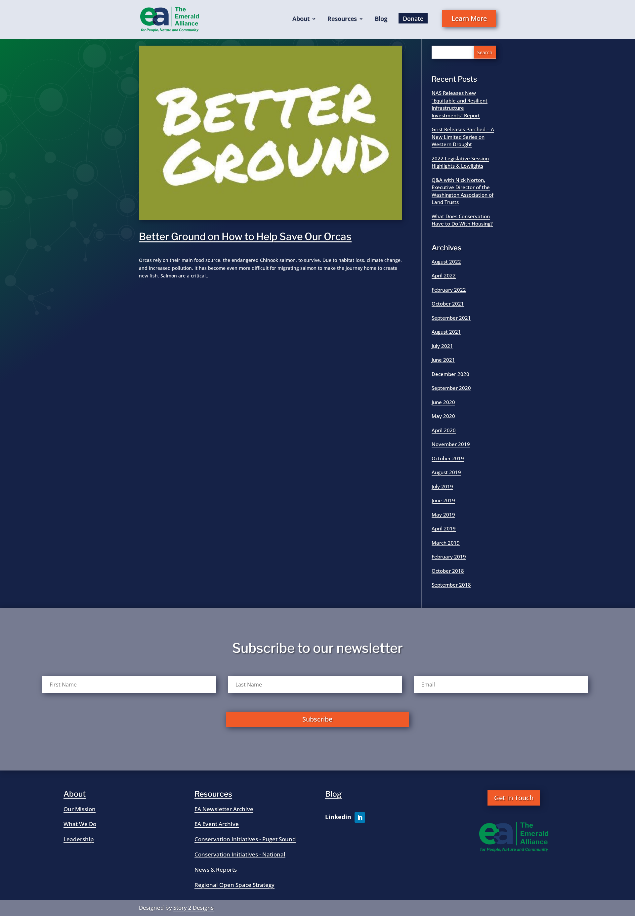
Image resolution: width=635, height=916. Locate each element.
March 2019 (446, 542)
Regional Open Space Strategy (234, 885)
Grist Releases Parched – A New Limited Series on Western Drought (463, 136)
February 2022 (449, 289)
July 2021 (442, 346)
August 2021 (446, 331)
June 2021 (443, 359)
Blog (381, 19)
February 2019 (449, 556)
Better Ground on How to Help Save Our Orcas (245, 236)
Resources (342, 19)
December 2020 (450, 374)
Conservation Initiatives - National (239, 854)
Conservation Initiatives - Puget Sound (245, 839)
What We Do (80, 824)
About (301, 19)
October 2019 (448, 458)
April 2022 (444, 275)
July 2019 (442, 486)
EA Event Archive (216, 824)
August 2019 (446, 472)
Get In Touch (513, 797)
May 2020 (443, 416)
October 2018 (448, 570)
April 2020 (444, 430)
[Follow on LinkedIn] (360, 817)
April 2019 (444, 528)
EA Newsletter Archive (223, 809)
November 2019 (451, 444)
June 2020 (443, 402)
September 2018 (451, 584)
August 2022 (446, 261)
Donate (413, 18)
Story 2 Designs (193, 907)
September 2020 (451, 388)
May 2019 (443, 514)
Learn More (469, 18)
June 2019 (443, 500)
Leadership (79, 839)
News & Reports (215, 869)
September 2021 (451, 317)
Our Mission (80, 809)
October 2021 (448, 303)
